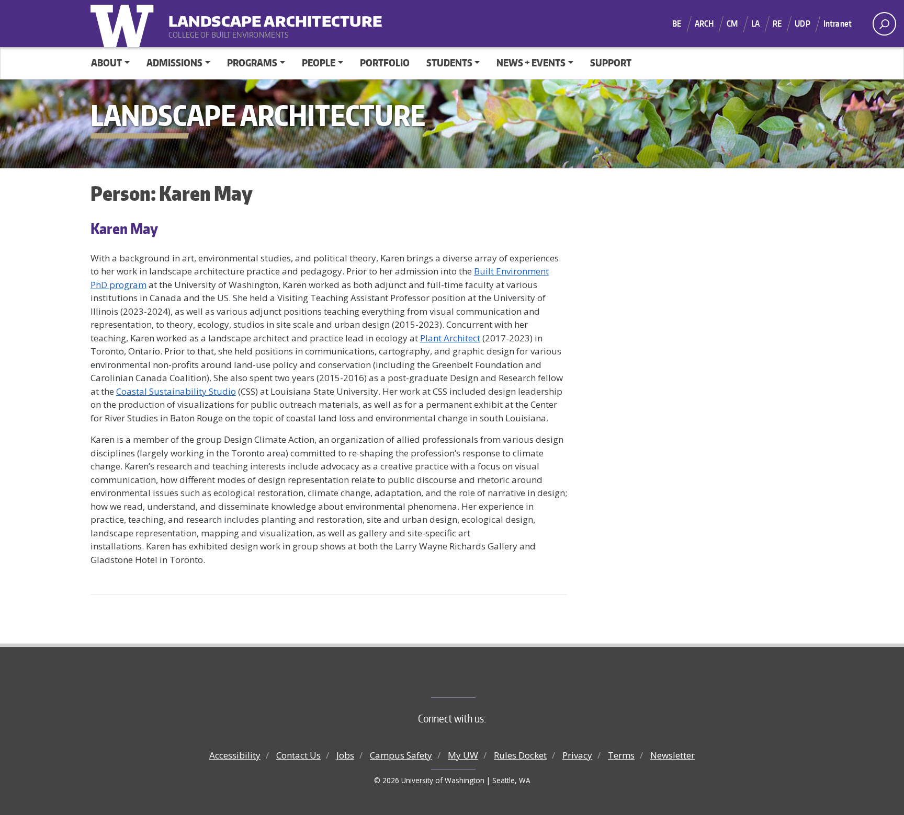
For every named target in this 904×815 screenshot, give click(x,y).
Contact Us (298, 755)
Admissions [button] (174, 62)
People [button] (318, 62)
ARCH (704, 23)
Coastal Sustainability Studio (176, 391)
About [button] (106, 62)
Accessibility (235, 755)
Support (610, 62)
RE (777, 23)
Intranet (837, 23)
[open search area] (884, 24)
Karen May (124, 228)
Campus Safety (401, 755)
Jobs (345, 755)
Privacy (577, 755)
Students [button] (449, 62)
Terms (621, 755)
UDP (802, 23)
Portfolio (385, 62)
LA (755, 23)
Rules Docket (520, 755)
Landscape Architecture (233, 16)
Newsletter (672, 755)
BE (676, 23)
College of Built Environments (473, 680)
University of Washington (125, 23)
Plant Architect (450, 338)
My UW (463, 755)
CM (732, 23)
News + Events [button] (531, 62)
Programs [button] (252, 62)
